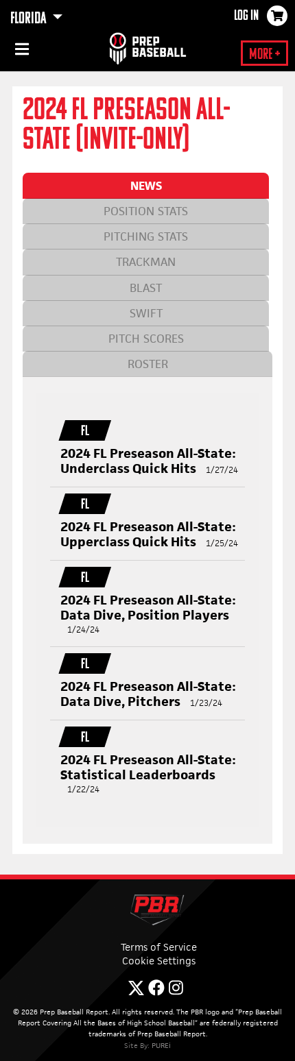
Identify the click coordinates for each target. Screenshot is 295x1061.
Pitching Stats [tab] (146, 236)
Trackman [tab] (146, 261)
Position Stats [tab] (146, 211)
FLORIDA (29, 19)
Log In (246, 16)
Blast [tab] (146, 287)
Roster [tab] (148, 363)
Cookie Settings (159, 960)
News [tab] (146, 185)
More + (264, 55)
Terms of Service (159, 946)
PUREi (161, 1045)
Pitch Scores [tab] (146, 338)
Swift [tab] (146, 313)
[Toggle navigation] (20, 51)
